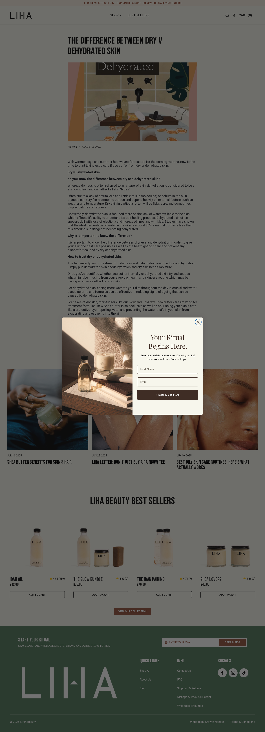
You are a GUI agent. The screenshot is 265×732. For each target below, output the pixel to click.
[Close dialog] (198, 322)
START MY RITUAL (168, 394)
